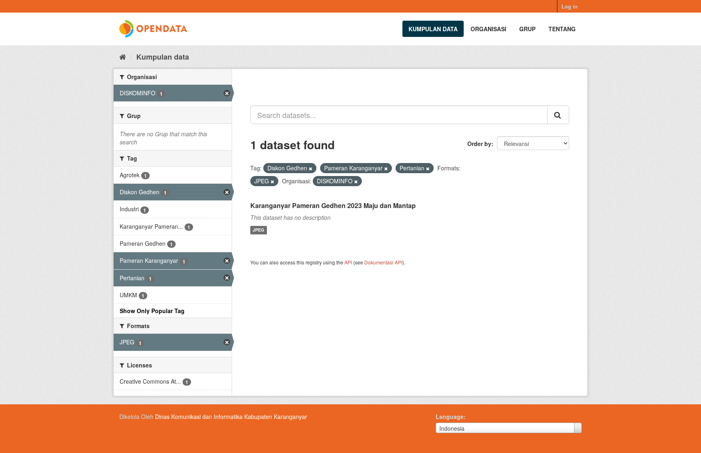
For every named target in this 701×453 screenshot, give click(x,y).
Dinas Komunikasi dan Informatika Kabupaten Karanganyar (231, 416)
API (348, 262)
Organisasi (488, 29)
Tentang (562, 29)
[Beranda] (122, 56)
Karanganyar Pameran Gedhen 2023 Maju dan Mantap (333, 205)
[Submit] (558, 114)
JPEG (258, 230)
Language (450, 416)
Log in (569, 6)
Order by (479, 144)
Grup (527, 29)
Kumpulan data (433, 29)
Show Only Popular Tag (152, 311)
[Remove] (310, 168)
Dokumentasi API (383, 262)
